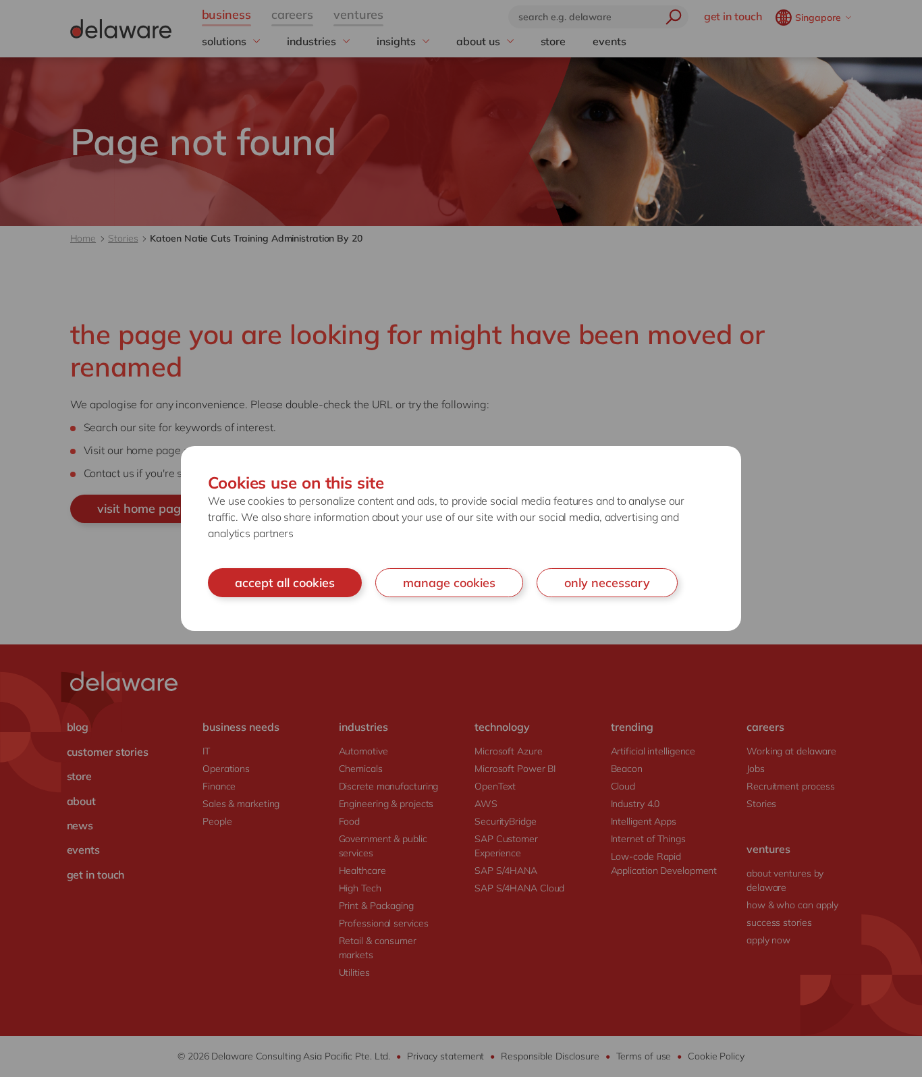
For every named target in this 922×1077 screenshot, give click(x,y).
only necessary (607, 582)
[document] (461, 539)
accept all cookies (285, 582)
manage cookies (449, 582)
